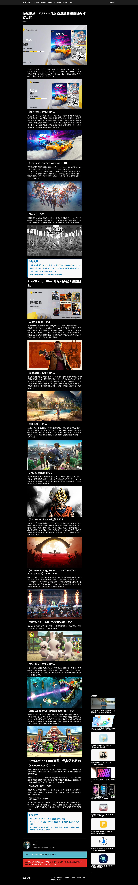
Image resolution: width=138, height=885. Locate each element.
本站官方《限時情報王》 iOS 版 (39, 862)
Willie (35, 845)
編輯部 (73, 877)
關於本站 (59, 880)
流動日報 (26, 2)
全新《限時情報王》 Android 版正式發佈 (46, 274)
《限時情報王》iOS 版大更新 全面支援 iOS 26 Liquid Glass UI (55, 265)
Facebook (46, 864)
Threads (54, 864)
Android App (60, 877)
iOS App (53, 877)
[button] (112, 2)
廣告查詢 (79, 877)
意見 (84, 877)
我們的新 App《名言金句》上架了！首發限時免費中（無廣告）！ (55, 268)
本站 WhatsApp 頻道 (35, 855)
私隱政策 (53, 880)
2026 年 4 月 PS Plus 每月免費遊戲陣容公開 (47, 819)
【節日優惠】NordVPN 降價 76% (43, 271)
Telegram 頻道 (36, 864)
